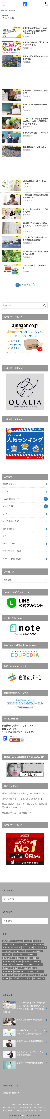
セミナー (7, 536)
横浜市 (32, 975)
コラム (6, 491)
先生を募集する (22, 1110)
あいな (16, 944)
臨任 (5, 978)
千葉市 (6, 965)
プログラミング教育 (12, 551)
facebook (19, 941)
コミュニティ (40, 948)
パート (6, 951)
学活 (14, 968)
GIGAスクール (9, 543)
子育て (6, 514)
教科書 (31, 971)
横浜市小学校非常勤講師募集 (30, 1019)
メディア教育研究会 (12, 558)
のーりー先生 (38, 944)
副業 (37, 961)
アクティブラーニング (12, 948)
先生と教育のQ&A (11, 521)
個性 (36, 958)
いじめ (26, 944)
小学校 (23, 968)
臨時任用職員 (16, 978)
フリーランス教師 (34, 951)
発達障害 (42, 975)
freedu (37, 793)
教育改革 (7, 975)
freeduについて (10, 484)
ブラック (7, 954)
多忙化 (31, 965)
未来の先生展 (20, 975)
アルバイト (28, 948)
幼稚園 (32, 968)
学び (40, 965)
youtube (7, 944)
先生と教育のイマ (11, 499)
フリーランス (18, 951)
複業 (28, 978)
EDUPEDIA (8, 941)
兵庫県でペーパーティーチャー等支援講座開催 (31, 1053)
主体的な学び (8, 958)
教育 (40, 971)
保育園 (27, 958)
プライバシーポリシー (38, 1110)
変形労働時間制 (18, 965)
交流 (19, 958)
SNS (38, 941)
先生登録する (9, 1110)
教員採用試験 (20, 971)
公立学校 (27, 961)
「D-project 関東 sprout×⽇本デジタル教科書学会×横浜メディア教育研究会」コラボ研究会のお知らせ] (24, 1007)
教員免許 (7, 971)
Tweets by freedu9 (10, 1093)
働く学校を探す (10, 528)
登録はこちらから (10, 813)
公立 (18, 961)
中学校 (32, 954)
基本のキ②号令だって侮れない (16, 793)
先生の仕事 (8, 506)
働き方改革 (8, 961)
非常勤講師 (38, 978)
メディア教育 (19, 954)
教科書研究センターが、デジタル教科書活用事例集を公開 (31, 1032)
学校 (6, 968)
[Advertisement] (25, 78)
